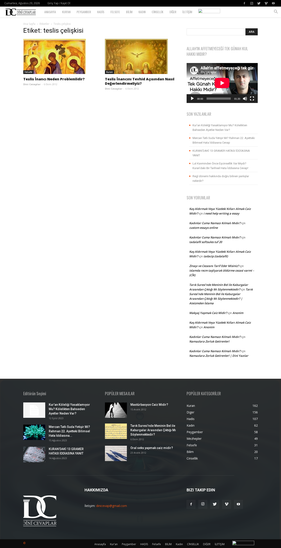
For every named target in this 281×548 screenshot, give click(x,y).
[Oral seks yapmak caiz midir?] (116, 453)
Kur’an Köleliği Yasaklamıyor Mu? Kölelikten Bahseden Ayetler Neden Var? (220, 128)
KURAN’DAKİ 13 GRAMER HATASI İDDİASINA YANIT (221, 153)
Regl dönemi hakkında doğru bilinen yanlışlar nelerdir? (221, 178)
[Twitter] (259, 3)
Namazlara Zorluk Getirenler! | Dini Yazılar (218, 356)
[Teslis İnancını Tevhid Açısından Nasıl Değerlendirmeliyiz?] (140, 56)
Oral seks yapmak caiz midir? (151, 448)
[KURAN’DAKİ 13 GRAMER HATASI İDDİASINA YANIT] (34, 454)
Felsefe (115, 11)
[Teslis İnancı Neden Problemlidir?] (58, 56)
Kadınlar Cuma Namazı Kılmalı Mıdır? (215, 223)
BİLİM (129, 11)
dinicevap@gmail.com (111, 506)
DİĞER (172, 11)
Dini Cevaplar (32, 84)
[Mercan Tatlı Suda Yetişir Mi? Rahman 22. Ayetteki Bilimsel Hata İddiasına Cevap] (34, 432)
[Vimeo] (266, 3)
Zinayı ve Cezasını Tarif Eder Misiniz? (214, 266)
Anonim (237, 313)
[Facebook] (244, 3)
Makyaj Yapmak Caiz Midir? (208, 313)
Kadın (142, 11)
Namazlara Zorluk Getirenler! (209, 341)
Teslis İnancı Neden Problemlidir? (54, 79)
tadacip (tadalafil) (216, 256)
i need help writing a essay (221, 213)
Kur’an (66, 11)
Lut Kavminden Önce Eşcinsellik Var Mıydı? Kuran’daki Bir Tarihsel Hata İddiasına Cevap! (220, 166)
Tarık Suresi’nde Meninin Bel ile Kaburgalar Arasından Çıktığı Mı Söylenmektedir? (153, 430)
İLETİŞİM (187, 11)
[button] (275, 12)
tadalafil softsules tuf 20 (205, 242)
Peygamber (84, 11)
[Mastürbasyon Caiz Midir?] (116, 410)
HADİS (100, 11)
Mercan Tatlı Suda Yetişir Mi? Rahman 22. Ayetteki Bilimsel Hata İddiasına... (69, 431)
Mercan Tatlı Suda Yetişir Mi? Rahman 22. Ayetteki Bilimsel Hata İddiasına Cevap (224, 140)
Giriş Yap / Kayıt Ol (58, 3)
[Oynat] (192, 98)
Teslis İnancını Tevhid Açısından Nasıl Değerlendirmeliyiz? (139, 81)
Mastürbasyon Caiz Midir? (149, 404)
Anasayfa (50, 11)
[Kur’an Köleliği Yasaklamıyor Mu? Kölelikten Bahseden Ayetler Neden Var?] (34, 410)
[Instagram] (251, 3)
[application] (222, 83)
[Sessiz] (245, 98)
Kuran (109, 72)
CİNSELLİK (157, 11)
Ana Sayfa (29, 24)
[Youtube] (273, 3)
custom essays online (203, 228)
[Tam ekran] (252, 98)
